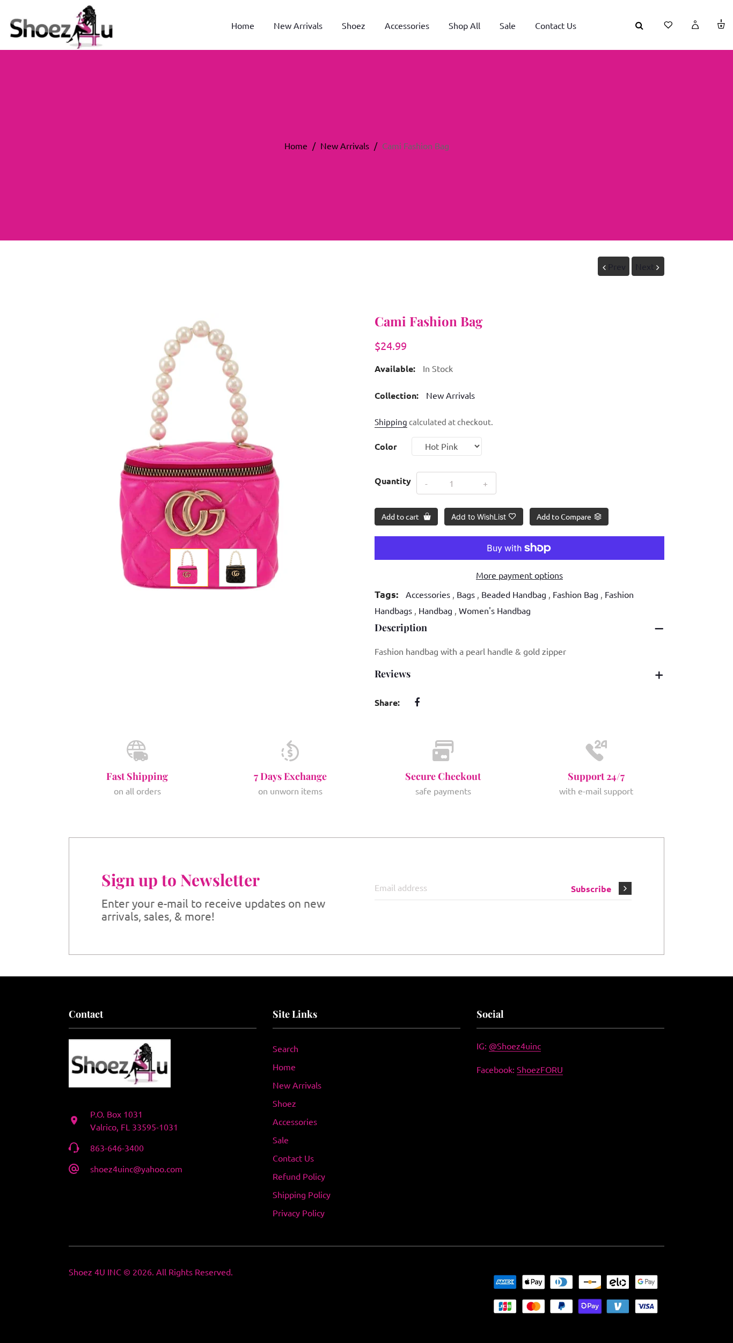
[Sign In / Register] (688, 24)
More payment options (519, 575)
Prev (617, 266)
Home (295, 145)
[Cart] (714, 24)
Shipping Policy (302, 1194)
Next (644, 266)
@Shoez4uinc (515, 1045)
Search (285, 1048)
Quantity (393, 480)
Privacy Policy (299, 1212)
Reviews (393, 673)
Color (386, 446)
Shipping (391, 422)
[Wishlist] (661, 24)
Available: (395, 368)
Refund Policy (299, 1176)
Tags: (386, 594)
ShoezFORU (540, 1069)
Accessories (295, 1121)
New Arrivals (344, 145)
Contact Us (293, 1157)
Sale (281, 1139)
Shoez (284, 1103)
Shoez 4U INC (95, 1271)
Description (401, 627)
